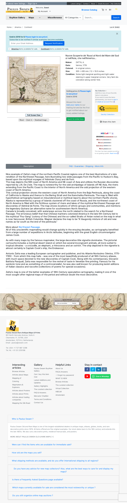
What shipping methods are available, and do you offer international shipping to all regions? (55, 460)
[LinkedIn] (98, 369)
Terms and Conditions (42, 399)
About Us (59, 368)
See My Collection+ (108, 114)
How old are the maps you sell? (27, 452)
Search (116, 17)
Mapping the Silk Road (21, 403)
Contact (86, 4)
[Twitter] (92, 369)
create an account (103, 102)
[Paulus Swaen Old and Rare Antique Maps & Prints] (20, 9)
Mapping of (16, 378)
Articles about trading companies (20, 398)
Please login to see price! (36, 37)
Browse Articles (18, 371)
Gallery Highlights (41, 386)
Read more (113, 153)
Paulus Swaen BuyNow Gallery (43, 369)
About (93, 4)
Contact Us (38, 403)
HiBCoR (59, 392)
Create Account (103, 4)
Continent (28, 27)
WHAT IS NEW (61, 378)
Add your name (73, 105)
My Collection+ (116, 4)
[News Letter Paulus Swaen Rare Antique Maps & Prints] (63, 301)
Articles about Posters (21, 390)
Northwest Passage (29, 227)
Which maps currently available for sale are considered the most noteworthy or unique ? (53, 487)
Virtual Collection (62, 388)
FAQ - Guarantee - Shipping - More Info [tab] (86, 166)
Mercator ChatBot (41, 396)
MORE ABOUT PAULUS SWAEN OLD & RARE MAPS (30, 437)
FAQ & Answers (40, 393)
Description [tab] (29, 166)
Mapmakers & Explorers (17, 386)
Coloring (15, 381)
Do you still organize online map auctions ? (32, 495)
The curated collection (43, 389)
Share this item (109, 122)
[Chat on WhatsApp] (101, 376)
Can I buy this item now (41, 375)
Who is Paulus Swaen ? (22, 419)
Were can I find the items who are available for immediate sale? (41, 444)
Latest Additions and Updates (42, 381)
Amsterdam (60, 395)
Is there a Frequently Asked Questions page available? (37, 479)
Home (9, 27)
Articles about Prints (20, 394)
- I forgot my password (65, 375)
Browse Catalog (89, 10)
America (18, 27)
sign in (115, 99)
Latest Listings (76, 4)
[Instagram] (104, 369)
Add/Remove (110, 108)
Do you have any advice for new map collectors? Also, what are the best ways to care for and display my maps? (63, 470)
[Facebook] (87, 369)
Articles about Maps (20, 375)
